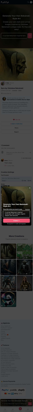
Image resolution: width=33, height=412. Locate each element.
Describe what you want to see (12, 209)
